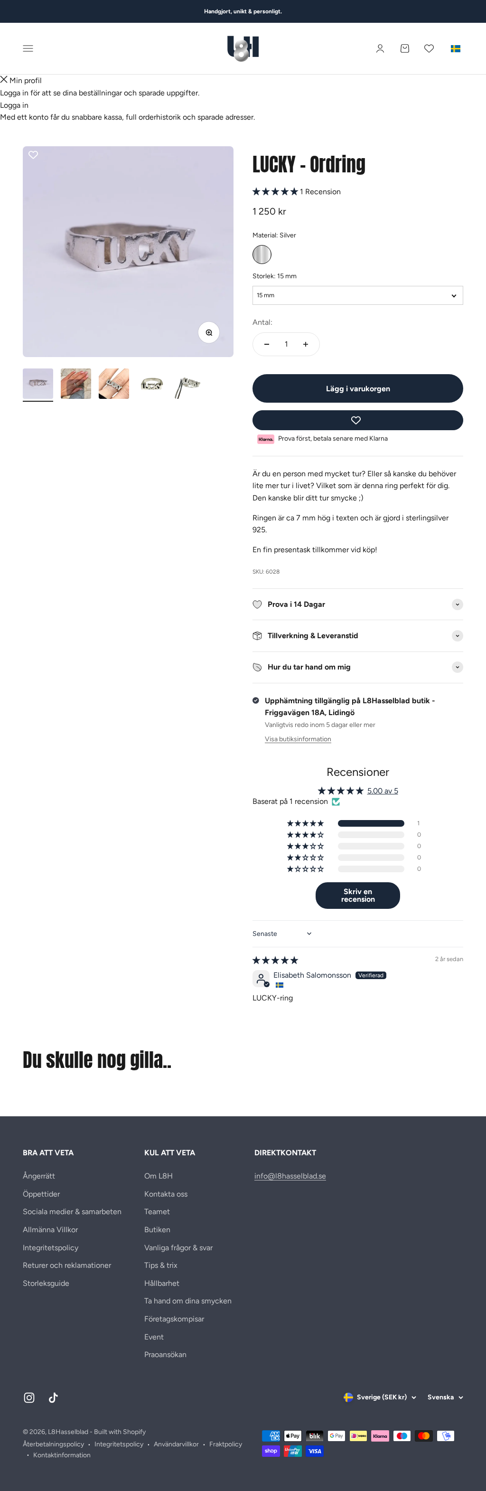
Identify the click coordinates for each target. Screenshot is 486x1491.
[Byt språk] (455, 48)
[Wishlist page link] (429, 48)
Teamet (157, 1211)
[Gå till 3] (114, 385)
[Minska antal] (266, 344)
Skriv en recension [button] (358, 895)
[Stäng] (4, 81)
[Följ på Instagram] (29, 1397)
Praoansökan (165, 1354)
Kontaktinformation (62, 1455)
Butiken (157, 1229)
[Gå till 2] (76, 385)
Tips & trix (161, 1265)
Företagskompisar (174, 1318)
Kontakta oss (165, 1193)
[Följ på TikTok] (53, 1397)
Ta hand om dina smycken (188, 1300)
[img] (275, 960)
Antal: (262, 322)
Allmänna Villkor (50, 1229)
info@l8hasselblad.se (290, 1175)
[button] (276, 191)
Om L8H (158, 1175)
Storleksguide (46, 1283)
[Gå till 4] (152, 385)
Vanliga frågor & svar (178, 1247)
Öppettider (41, 1193)
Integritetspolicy (50, 1247)
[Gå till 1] (38, 385)
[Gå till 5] (190, 385)
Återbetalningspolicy (53, 1444)
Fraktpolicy (225, 1444)
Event (154, 1336)
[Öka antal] (305, 344)
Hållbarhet (161, 1283)
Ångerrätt (39, 1175)
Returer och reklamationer (67, 1265)
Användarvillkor (176, 1444)
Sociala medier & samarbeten (72, 1211)
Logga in (14, 105)
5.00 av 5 (382, 790)
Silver (261, 254)
